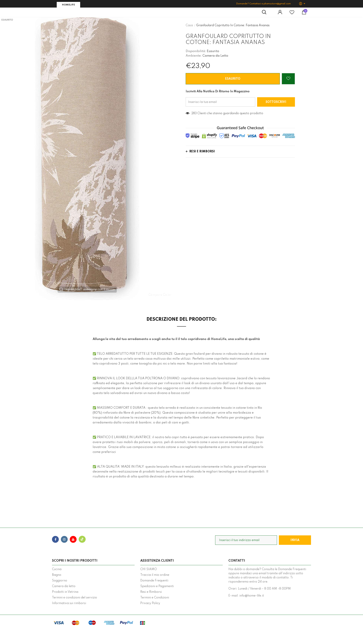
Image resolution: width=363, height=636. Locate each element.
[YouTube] (73, 539)
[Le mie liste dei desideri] (292, 13)
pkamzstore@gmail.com (277, 4)
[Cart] (304, 13)
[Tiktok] (82, 539)
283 (194, 113)
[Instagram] (64, 539)
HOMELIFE (68, 5)
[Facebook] (55, 539)
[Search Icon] (266, 12)
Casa (189, 25)
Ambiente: (194, 55)
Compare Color (159, 294)
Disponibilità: (196, 51)
